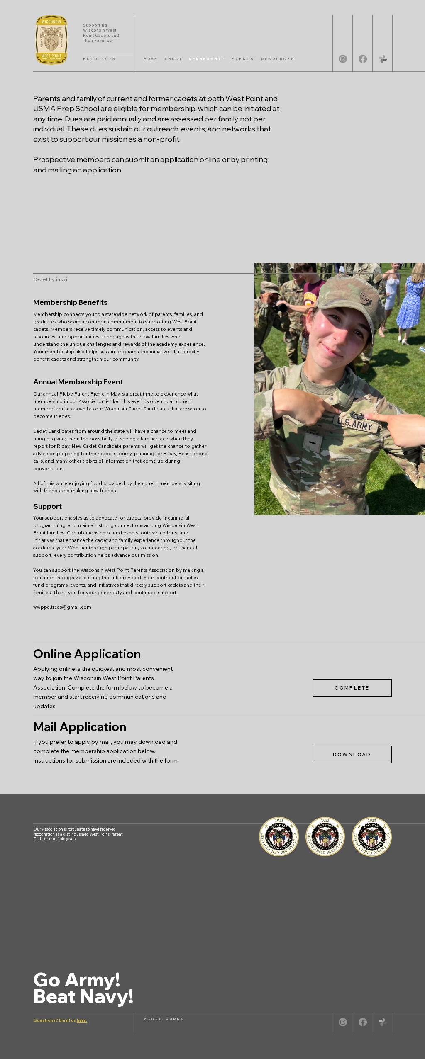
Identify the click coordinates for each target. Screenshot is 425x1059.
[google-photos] (383, 59)
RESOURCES (278, 58)
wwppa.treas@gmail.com (62, 607)
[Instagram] (343, 59)
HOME (151, 58)
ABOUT (173, 58)
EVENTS (243, 58)
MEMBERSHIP (207, 58)
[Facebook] (363, 59)
